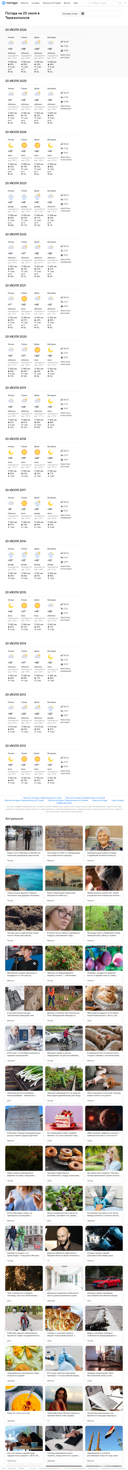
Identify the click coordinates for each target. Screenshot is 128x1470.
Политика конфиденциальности (50, 1468)
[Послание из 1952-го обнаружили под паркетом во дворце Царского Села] (64, 844)
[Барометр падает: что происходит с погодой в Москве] (24, 1244)
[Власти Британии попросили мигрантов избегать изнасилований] (64, 884)
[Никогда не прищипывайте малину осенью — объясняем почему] (64, 964)
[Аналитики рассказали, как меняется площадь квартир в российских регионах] (104, 1404)
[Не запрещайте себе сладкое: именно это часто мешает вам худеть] (64, 1124)
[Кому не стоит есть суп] (24, 1404)
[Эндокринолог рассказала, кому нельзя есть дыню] (24, 1364)
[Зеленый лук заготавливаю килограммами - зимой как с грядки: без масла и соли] (24, 1084)
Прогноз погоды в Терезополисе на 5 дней (85, 798)
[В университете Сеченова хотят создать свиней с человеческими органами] (104, 1044)
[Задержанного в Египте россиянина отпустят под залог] (104, 1444)
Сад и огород (118, 800)
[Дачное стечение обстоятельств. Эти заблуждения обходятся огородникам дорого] (64, 1004)
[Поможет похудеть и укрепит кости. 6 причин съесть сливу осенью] (104, 964)
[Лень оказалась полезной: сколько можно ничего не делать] (104, 1084)
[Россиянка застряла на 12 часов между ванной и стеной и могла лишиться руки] (104, 1204)
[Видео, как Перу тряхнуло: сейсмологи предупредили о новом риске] (104, 1324)
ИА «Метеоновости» (118, 1468)
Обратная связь (93, 1468)
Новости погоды (99, 800)
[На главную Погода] (12, 3)
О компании (12, 1468)
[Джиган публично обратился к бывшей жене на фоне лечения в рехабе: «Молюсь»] (64, 1244)
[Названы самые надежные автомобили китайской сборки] (104, 1284)
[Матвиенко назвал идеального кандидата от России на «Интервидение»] (24, 964)
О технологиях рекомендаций (74, 1468)
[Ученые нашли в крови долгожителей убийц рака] (104, 1244)
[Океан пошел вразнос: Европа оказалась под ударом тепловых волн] (24, 884)
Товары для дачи (64, 803)
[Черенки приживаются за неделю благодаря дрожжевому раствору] (64, 1084)
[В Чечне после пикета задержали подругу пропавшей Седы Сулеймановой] (64, 924)
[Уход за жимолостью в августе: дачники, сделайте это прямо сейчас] (64, 1204)
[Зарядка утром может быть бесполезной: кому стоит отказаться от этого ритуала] (104, 1364)
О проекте (33, 1468)
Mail (3, 1468)
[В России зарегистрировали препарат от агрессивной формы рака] (64, 1364)
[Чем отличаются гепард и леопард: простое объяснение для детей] (24, 1284)
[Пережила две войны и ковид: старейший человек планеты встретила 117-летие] (104, 844)
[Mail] (4, 3)
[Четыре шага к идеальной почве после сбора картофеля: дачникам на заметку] (24, 924)
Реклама (21, 1468)
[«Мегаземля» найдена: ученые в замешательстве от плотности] (104, 1124)
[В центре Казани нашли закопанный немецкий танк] (24, 1004)
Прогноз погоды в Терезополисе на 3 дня (42, 798)
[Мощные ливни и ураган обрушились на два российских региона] (64, 1044)
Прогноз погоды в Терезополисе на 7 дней (24, 800)
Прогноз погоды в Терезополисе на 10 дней (68, 800)
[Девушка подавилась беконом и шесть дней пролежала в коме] (64, 1284)
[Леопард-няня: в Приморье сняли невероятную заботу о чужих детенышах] (104, 924)
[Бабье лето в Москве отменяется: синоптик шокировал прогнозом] (24, 844)
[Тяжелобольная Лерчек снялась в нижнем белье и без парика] (64, 1404)
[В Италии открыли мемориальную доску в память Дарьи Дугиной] (24, 1124)
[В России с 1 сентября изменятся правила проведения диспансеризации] (24, 1044)
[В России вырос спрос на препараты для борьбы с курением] (24, 1204)
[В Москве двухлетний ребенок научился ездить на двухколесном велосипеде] (24, 1324)
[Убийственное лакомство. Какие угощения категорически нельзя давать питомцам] (104, 884)
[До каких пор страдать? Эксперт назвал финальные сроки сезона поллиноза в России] (104, 1164)
